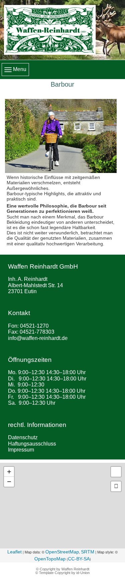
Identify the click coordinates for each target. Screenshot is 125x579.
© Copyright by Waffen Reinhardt (62, 569)
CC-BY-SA (79, 558)
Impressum (21, 450)
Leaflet (14, 551)
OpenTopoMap (50, 558)
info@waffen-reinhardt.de (38, 338)
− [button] (9, 481)
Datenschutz (23, 437)
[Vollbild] (116, 472)
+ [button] (9, 471)
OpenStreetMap (62, 551)
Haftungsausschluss (32, 444)
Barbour (62, 84)
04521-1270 (34, 326)
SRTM (87, 551)
